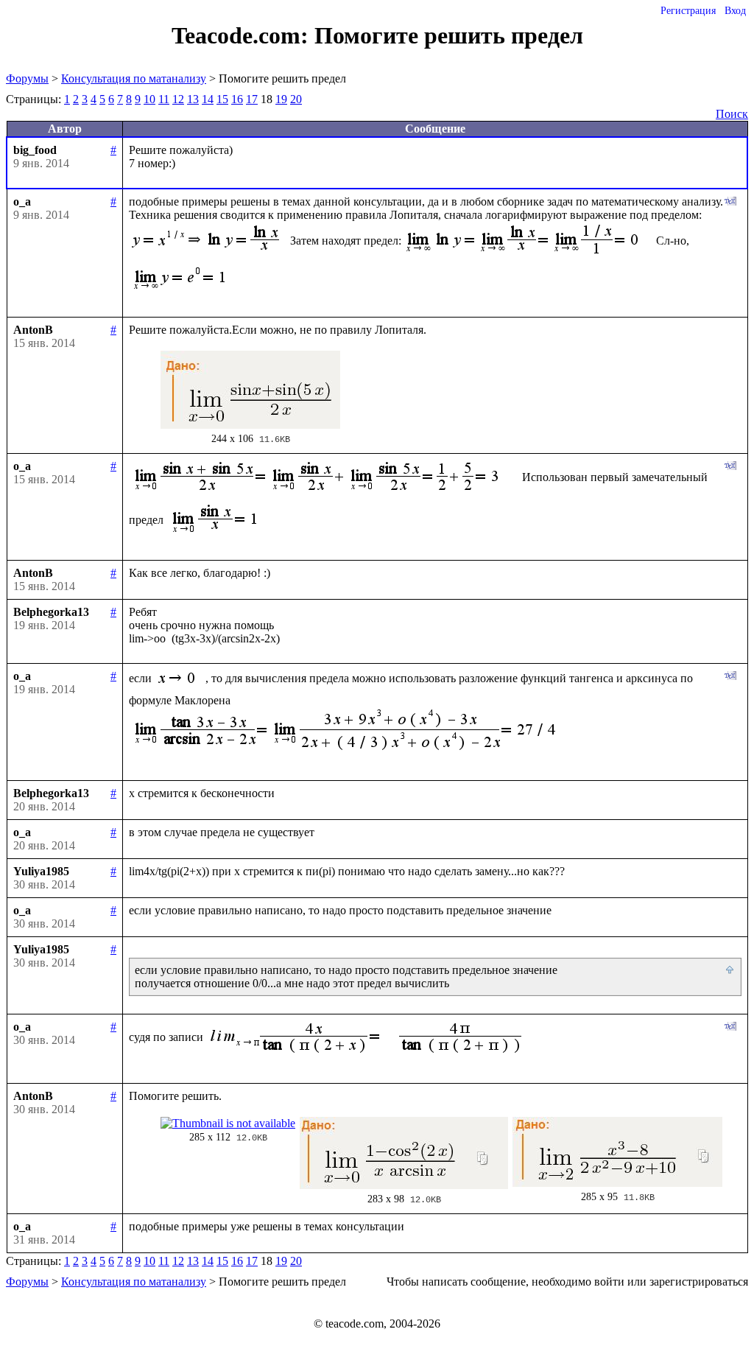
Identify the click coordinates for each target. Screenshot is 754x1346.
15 (222, 99)
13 (193, 99)
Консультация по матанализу (133, 78)
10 (149, 99)
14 (208, 99)
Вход (735, 10)
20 (296, 99)
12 (178, 99)
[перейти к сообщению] (730, 970)
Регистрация (688, 10)
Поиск (732, 114)
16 (237, 99)
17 (252, 99)
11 (163, 99)
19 (281, 99)
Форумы (27, 78)
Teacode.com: (243, 35)
